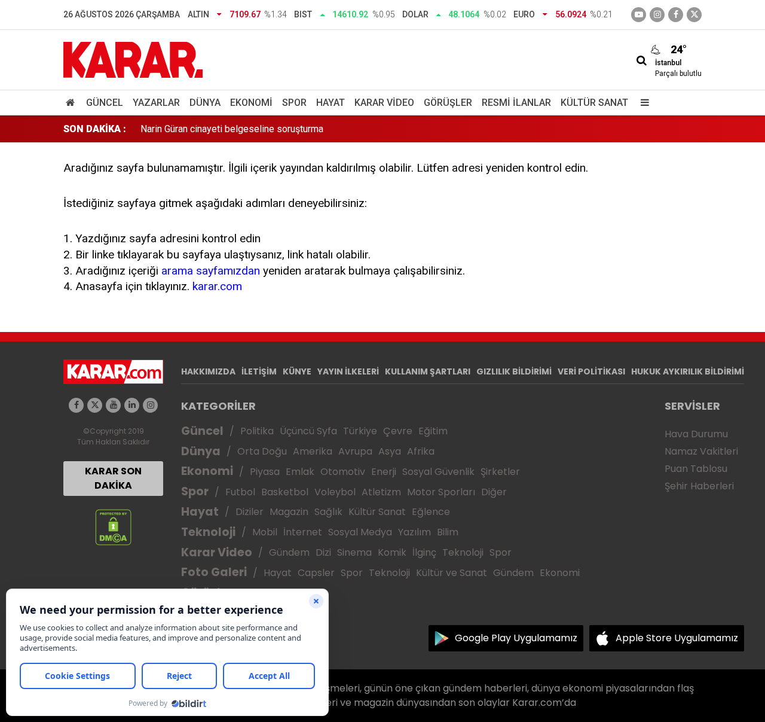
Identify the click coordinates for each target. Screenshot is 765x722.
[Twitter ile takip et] (694, 14)
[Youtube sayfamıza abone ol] (113, 405)
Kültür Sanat (594, 102)
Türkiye (360, 431)
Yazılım (414, 532)
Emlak (300, 472)
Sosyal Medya (360, 532)
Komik (392, 552)
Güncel (104, 102)
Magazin (289, 512)
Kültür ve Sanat (451, 573)
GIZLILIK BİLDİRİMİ (514, 371)
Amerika (312, 451)
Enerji (383, 472)
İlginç (424, 552)
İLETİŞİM (259, 371)
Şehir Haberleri (699, 486)
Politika (257, 431)
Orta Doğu (262, 451)
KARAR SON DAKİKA (113, 478)
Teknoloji (208, 532)
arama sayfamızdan (210, 271)
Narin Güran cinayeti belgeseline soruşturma (231, 129)
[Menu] (642, 102)
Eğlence (431, 512)
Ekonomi (251, 102)
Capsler (316, 573)
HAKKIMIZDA (208, 371)
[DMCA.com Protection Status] (113, 527)
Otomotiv (342, 472)
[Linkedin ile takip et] (131, 405)
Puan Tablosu (696, 469)
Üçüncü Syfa (308, 431)
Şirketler (500, 472)
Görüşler (448, 102)
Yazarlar (156, 102)
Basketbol (284, 492)
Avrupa (355, 451)
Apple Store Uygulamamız (677, 638)
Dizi (323, 552)
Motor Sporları (441, 492)
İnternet (302, 532)
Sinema (354, 552)
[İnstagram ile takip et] (657, 14)
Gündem (289, 552)
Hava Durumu (696, 434)
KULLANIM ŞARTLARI (427, 371)
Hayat (330, 102)
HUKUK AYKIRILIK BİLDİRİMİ (687, 371)
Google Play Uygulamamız (516, 638)
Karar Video (384, 102)
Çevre (397, 431)
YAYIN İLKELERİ (348, 371)
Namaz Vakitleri (701, 451)
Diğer (494, 492)
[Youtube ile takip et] (638, 14)
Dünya (205, 102)
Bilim (447, 532)
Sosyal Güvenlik (438, 472)
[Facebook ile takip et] (675, 14)
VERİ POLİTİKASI (591, 371)
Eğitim (433, 431)
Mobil (264, 532)
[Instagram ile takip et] (150, 405)
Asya (389, 451)
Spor (294, 102)
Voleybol (335, 492)
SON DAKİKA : (94, 129)
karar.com (217, 286)
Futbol (240, 492)
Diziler (249, 512)
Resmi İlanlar (516, 102)
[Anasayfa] (72, 102)
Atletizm (381, 492)
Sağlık (328, 512)
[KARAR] (133, 59)
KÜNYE (297, 371)
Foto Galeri (214, 572)
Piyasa (265, 472)
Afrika (420, 451)
